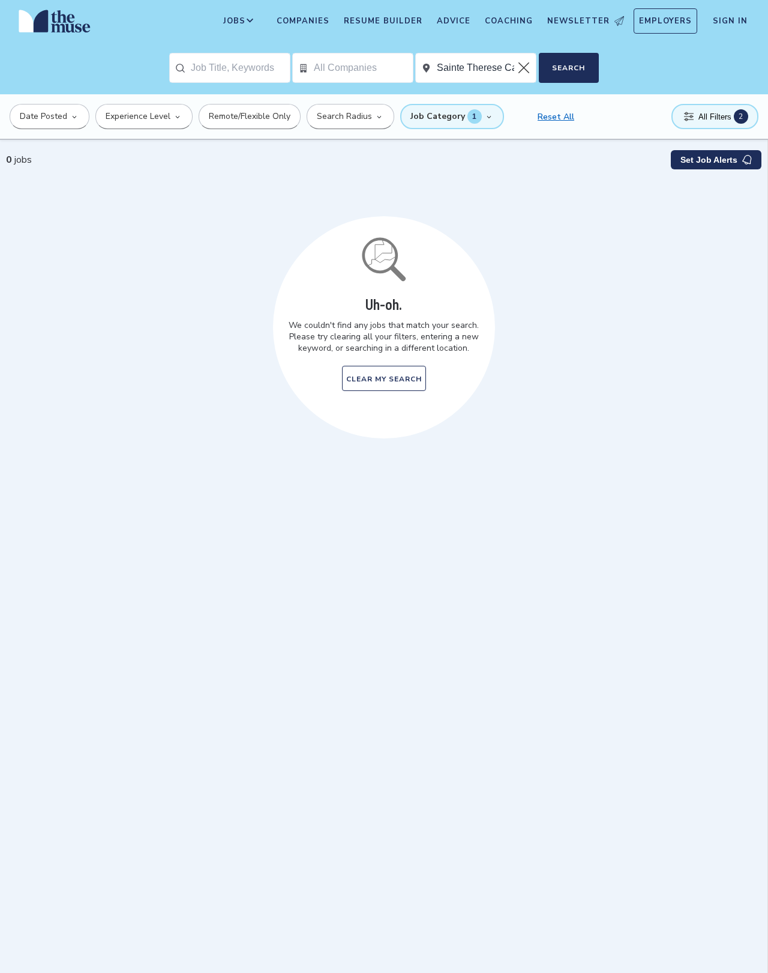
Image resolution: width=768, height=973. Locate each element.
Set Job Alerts (708, 160)
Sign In (730, 21)
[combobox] (240, 67)
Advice (453, 21)
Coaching (509, 21)
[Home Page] (54, 24)
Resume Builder (383, 21)
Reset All (556, 117)
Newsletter (578, 21)
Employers (665, 21)
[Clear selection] (525, 67)
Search (568, 68)
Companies (303, 21)
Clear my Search (384, 379)
